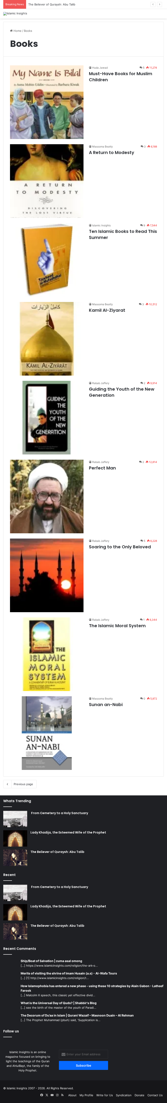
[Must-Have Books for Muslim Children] (47, 102)
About (72, 1095)
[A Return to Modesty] (47, 181)
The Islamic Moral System (117, 626)
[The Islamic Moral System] (47, 654)
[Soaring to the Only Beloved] (47, 575)
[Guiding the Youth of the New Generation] (47, 417)
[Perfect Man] (47, 496)
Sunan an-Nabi (106, 704)
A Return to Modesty (111, 152)
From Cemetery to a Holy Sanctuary (59, 813)
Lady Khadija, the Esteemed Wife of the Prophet (68, 832)
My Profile (86, 1095)
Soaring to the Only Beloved (120, 547)
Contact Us (155, 1095)
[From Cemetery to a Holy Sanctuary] (15, 819)
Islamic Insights (101, 225)
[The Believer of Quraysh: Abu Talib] (15, 858)
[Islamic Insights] (15, 13)
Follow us (11, 1031)
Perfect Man (102, 468)
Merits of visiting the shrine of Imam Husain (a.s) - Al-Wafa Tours (69, 973)
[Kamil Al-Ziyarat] (47, 339)
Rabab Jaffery (100, 383)
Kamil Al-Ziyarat (107, 310)
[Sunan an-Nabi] (47, 733)
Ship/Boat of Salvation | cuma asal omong (51, 961)
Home (17, 30)
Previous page (23, 784)
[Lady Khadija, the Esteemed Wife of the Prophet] (15, 838)
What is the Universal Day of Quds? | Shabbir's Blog (59, 1003)
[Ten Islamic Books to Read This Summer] (47, 260)
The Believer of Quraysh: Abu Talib (51, 4)
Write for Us (104, 1095)
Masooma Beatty (102, 146)
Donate (139, 1095)
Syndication (124, 1095)
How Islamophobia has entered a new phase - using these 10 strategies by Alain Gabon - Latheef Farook (92, 988)
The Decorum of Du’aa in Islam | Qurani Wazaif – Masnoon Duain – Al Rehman (77, 1015)
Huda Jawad (100, 67)
